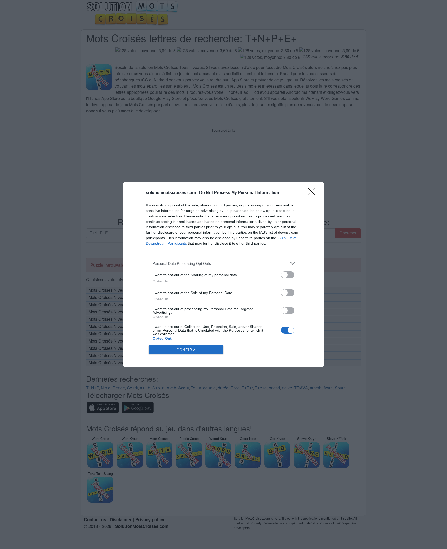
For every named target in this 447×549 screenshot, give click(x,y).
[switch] (287, 274)
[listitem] (223, 263)
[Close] (313, 193)
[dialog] (223, 274)
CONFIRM (186, 350)
